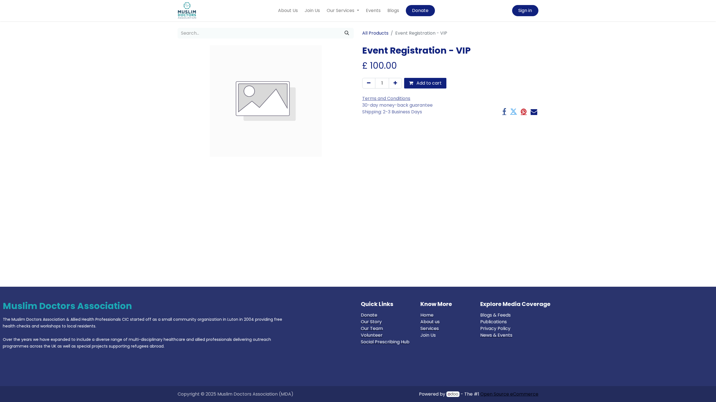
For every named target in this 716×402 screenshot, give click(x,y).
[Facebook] (504, 111)
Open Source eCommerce (509, 394)
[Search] (347, 33)
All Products (375, 33)
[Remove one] (368, 83)
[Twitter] (513, 111)
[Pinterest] (524, 111)
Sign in (525, 10)
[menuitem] (288, 10)
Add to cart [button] (428, 83)
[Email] (534, 111)
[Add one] (395, 83)
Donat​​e (420, 10)
